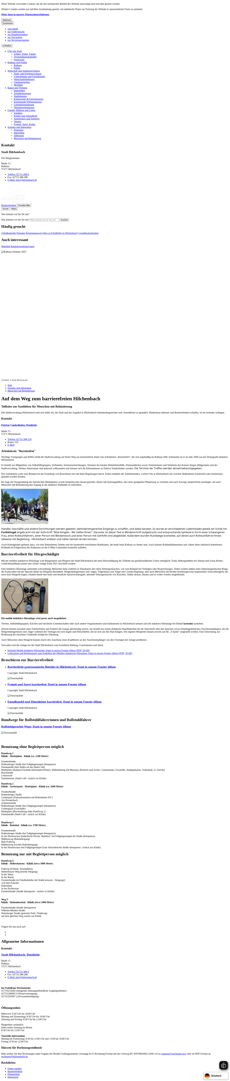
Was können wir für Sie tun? (15, 219)
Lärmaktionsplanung (24, 104)
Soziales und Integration (19, 127)
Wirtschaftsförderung (24, 79)
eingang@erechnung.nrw (173, 1053)
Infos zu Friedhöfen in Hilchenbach (60, 233)
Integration (19, 132)
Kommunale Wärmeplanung (28, 102)
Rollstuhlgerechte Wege (36, 726)
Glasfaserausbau (22, 82)
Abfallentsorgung (22, 93)
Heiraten (21, 233)
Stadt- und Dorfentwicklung (27, 73)
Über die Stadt (15, 51)
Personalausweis (34, 233)
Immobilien (19, 90)
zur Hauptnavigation (18, 34)
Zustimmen (8, 23)
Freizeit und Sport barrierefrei (47, 684)
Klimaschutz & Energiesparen (28, 99)
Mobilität (18, 85)
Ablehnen (7, 20)
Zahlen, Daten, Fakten (25, 54)
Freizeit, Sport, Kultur (24, 124)
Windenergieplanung (24, 107)
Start (10, 385)
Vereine (17, 121)
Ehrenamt (18, 130)
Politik (17, 68)
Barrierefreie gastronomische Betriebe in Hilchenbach (62, 667)
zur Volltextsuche (16, 31)
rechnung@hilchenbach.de (14, 1056)
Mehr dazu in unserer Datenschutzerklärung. (25, 14)
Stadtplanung (20, 96)
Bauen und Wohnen (17, 87)
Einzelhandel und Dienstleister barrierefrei (55, 701)
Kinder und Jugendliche (25, 116)
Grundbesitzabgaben (88, 233)
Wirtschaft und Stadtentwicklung (24, 71)
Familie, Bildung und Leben (21, 110)
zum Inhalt (13, 29)
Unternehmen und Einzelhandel (29, 76)
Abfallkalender (8, 233)
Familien (18, 113)
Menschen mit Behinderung (27, 138)
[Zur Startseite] (13, 202)
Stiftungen (19, 135)
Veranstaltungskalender (25, 56)
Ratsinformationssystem (22, 246)
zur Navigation (15, 37)
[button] (24, 507)
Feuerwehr (19, 59)
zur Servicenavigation (18, 40)
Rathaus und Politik (17, 62)
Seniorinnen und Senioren (26, 118)
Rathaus (18, 65)
